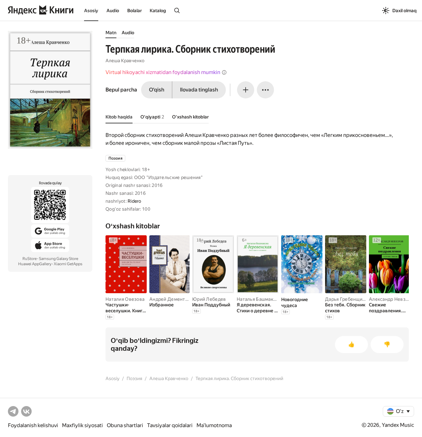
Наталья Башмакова (259, 299)
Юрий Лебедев (209, 299)
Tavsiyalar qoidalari (170, 425)
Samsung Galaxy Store (58, 258)
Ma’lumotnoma (214, 425)
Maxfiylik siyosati (82, 425)
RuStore (29, 258)
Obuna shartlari (125, 425)
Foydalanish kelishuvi (33, 425)
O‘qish (156, 90)
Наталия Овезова (125, 299)
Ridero (134, 201)
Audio (112, 10)
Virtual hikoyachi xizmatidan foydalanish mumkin (163, 72)
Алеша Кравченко (125, 60)
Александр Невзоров (392, 299)
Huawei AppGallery (34, 264)
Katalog (158, 10)
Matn (111, 32)
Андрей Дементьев (171, 299)
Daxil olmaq (404, 10)
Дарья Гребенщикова (349, 299)
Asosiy (91, 10)
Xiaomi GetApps (68, 264)
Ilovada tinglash (199, 90)
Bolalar (134, 10)
